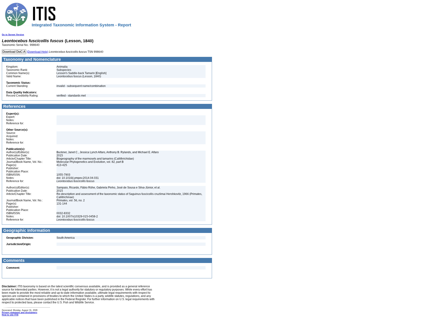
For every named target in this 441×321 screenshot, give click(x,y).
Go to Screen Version (13, 34)
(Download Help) (37, 51)
